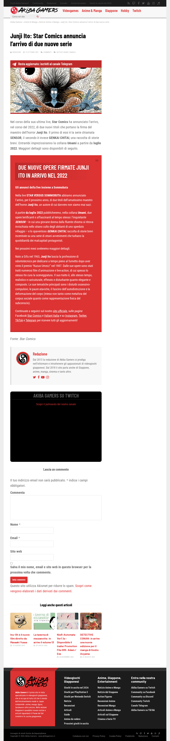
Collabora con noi (81, 736)
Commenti (47, 52)
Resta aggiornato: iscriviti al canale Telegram (45, 64)
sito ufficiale (60, 311)
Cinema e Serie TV (107, 719)
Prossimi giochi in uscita (76, 723)
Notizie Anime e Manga (49, 22)
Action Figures (105, 696)
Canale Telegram (139, 705)
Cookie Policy (115, 736)
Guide (67, 714)
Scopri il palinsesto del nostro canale (56, 404)
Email (14, 538)
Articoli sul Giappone (108, 714)
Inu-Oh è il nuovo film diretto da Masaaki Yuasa (20, 638)
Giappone (111, 10)
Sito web (16, 551)
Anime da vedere (78, 3)
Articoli (68, 710)
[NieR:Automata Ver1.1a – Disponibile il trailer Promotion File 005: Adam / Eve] (67, 628)
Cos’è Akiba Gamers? (19, 3)
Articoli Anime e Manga (109, 710)
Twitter (82, 315)
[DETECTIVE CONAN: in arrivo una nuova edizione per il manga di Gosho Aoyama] (91, 628)
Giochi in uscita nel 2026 (101, 3)
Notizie (67, 701)
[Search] (37, 16)
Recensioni (69, 705)
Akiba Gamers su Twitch (143, 687)
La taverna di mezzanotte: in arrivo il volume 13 (44, 638)
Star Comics (34, 315)
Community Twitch (140, 701)
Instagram (71, 315)
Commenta (17, 493)
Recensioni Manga (107, 705)
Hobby (125, 10)
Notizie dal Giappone (108, 692)
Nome (14, 524)
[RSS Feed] (129, 3)
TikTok (19, 320)
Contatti (63, 3)
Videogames (71, 10)
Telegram (31, 320)
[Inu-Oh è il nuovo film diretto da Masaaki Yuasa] (21, 628)
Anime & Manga (92, 10)
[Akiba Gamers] (34, 13)
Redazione (51, 3)
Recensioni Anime (106, 701)
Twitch (136, 10)
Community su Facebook (143, 692)
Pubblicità (129, 736)
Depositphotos (40, 733)
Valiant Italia (51, 315)
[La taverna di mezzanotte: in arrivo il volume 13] (44, 628)
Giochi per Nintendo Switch (77, 696)
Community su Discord (142, 696)
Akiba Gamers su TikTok (143, 710)
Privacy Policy (99, 736)
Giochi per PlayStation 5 (76, 692)
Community (38, 3)
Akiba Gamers (16, 22)
